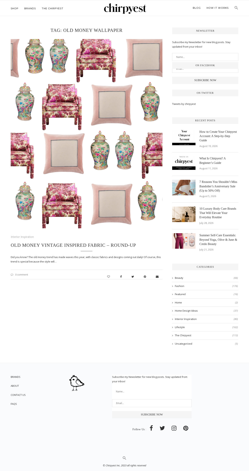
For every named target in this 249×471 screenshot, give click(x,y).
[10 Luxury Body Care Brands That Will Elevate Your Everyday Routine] (184, 214)
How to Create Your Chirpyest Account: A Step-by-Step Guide (218, 136)
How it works (218, 7)
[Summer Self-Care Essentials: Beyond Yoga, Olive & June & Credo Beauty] (184, 241)
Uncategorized (206, 343)
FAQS (14, 404)
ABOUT (15, 386)
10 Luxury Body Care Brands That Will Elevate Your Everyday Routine (217, 213)
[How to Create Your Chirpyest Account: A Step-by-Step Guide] (184, 137)
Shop (14, 8)
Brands (30, 8)
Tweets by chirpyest (184, 104)
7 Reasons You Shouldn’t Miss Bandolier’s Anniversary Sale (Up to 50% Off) (218, 186)
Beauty (206, 278)
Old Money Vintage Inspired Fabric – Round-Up (73, 245)
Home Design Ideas (206, 310)
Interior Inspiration (22, 237)
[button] (236, 9)
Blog (197, 7)
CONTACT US (18, 395)
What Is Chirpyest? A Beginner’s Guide (212, 160)
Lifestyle (206, 327)
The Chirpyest (52, 8)
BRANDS (15, 377)
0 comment (21, 274)
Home (206, 302)
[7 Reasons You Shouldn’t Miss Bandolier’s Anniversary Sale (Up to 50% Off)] (184, 187)
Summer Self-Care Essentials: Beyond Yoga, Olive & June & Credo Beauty (218, 240)
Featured (206, 294)
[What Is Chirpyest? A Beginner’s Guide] (184, 164)
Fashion (206, 286)
